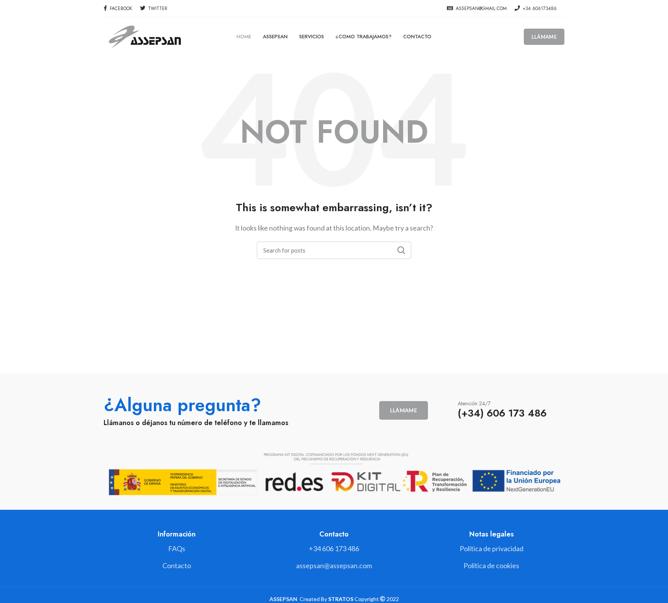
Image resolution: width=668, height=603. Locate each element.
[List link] (334, 548)
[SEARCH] (401, 250)
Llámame (544, 37)
